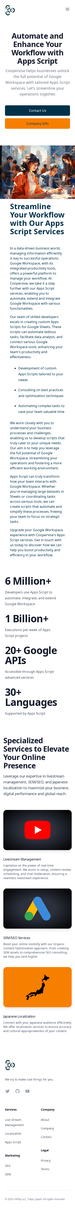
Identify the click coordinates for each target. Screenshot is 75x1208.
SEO (8, 1166)
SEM (8, 1174)
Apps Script (13, 1142)
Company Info (37, 123)
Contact (46, 1137)
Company (47, 1128)
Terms (45, 1169)
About (45, 1120)
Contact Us (37, 110)
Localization (13, 1133)
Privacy (46, 1160)
